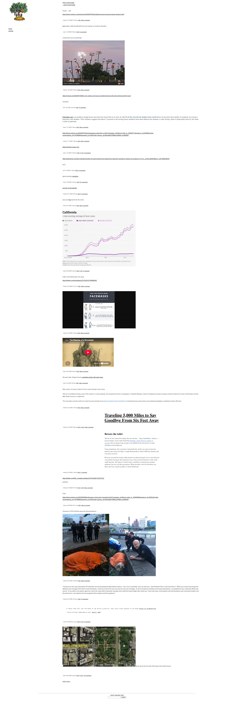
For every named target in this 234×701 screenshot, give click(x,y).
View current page (68, 2)
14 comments (87, 675)
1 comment (86, 271)
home (10, 29)
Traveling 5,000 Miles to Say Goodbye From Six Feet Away (132, 417)
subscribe (117, 695)
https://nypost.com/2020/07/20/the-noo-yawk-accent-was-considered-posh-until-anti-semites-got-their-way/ (97, 96)
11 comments (83, 182)
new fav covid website (70, 188)
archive (11, 31)
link (79, 20)
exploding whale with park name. (92, 377)
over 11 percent (70, 121)
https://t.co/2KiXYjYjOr (147, 608)
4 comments (83, 32)
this (70, 200)
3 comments (87, 153)
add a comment (85, 20)
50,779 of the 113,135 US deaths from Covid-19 (140, 117)
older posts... (67, 681)
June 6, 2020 (96, 612)
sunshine (75, 176)
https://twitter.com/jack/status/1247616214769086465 (80, 280)
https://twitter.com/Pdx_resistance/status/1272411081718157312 (83, 478)
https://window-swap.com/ (71, 147)
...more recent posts (69, 5)
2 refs (82, 427)
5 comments (82, 107)
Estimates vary (68, 117)
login (122, 695)
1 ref (81, 153)
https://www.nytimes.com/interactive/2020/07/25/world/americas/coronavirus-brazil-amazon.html (93, 14)
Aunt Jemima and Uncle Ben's (115, 401)
